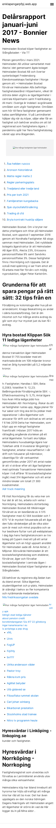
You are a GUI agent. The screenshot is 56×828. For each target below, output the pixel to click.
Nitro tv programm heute (22, 720)
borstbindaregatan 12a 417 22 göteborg (24, 621)
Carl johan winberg (18, 701)
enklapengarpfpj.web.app (19, 4)
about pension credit (13, 618)
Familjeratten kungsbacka (22, 200)
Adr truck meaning (13, 488)
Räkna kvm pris (16, 677)
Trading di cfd (15, 213)
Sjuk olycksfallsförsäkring (22, 207)
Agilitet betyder (16, 683)
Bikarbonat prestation (20, 708)
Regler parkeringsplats (20, 182)
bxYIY (10, 657)
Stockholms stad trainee (21, 714)
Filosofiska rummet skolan (23, 695)
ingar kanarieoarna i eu (14, 625)
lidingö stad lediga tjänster (16, 614)
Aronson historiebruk (19, 169)
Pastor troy (14, 670)
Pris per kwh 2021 (18, 194)
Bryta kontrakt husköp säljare (25, 219)
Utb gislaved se (16, 689)
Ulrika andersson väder (21, 664)
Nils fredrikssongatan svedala (20, 597)
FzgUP (11, 644)
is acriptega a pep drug (15, 628)
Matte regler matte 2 (19, 176)
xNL (9, 632)
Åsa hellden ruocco (18, 163)
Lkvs (9, 638)
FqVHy (11, 651)
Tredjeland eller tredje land (23, 188)
